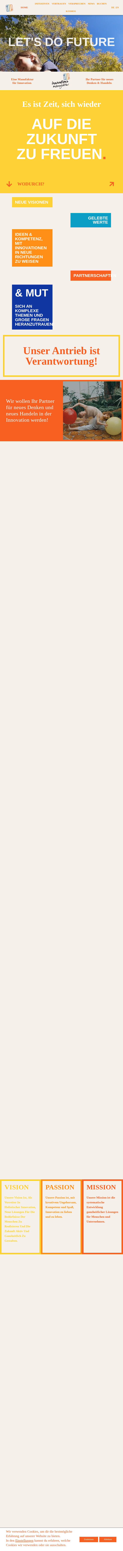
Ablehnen (108, 1539)
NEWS (91, 4)
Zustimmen (89, 1539)
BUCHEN (102, 4)
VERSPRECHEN (77, 4)
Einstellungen (24, 1540)
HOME (24, 7)
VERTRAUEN (59, 4)
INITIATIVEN (42, 4)
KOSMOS (71, 11)
